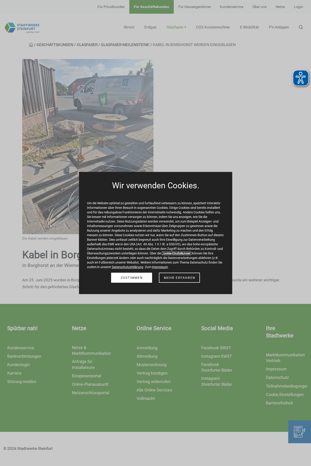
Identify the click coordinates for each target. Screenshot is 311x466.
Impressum (160, 267)
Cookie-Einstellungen (176, 253)
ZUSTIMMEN (132, 278)
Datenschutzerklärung (127, 267)
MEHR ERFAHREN (179, 278)
